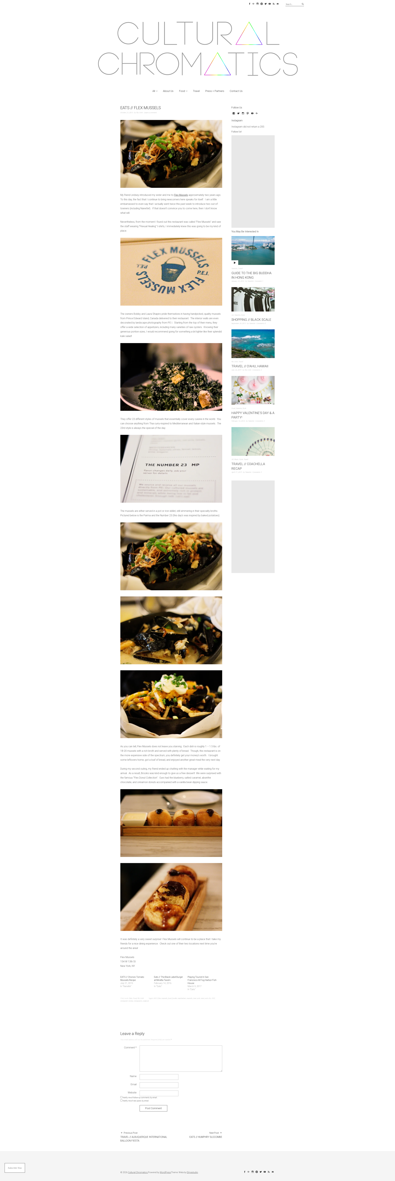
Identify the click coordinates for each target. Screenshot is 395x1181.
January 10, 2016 (237, 281)
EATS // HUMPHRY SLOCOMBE (205, 1135)
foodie (174, 998)
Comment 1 (259, 281)
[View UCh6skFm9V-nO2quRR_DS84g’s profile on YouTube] (252, 114)
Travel (196, 91)
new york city (206, 998)
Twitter (265, 4)
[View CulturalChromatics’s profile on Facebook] (233, 114)
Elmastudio (192, 1172)
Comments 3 (257, 370)
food (169, 998)
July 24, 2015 (236, 370)
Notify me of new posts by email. (136, 1101)
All (153, 91)
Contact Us (236, 91)
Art (232, 315)
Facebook (249, 4)
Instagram (257, 4)
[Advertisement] (253, 181)
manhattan (182, 998)
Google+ (253, 4)
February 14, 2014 (238, 421)
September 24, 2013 (238, 323)
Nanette (234, 268)
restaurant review (126, 1001)
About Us (168, 91)
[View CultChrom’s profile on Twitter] (238, 114)
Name (133, 1076)
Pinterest (261, 4)
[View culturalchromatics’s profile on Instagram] (243, 114)
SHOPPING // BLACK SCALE (251, 320)
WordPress (165, 1172)
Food (182, 91)
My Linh (139, 112)
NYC (213, 998)
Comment (130, 1047)
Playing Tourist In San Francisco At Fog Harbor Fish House (202, 980)
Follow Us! (236, 131)
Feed (273, 4)
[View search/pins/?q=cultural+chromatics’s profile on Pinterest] (247, 114)
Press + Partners (214, 91)
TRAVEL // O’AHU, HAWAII (249, 366)
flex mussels (162, 998)
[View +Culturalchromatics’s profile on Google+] (257, 114)
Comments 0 (261, 323)
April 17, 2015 (236, 472)
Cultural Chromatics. (138, 1172)
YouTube (269, 4)
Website (132, 1092)
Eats (130, 998)
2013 (155, 998)
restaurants (138, 1001)
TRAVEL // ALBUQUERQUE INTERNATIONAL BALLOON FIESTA (143, 1137)
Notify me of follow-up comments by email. (140, 1097)
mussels (189, 998)
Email (277, 4)
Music (236, 459)
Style (243, 315)
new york (196, 998)
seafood (146, 1001)
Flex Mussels (181, 195)
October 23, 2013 (126, 112)
